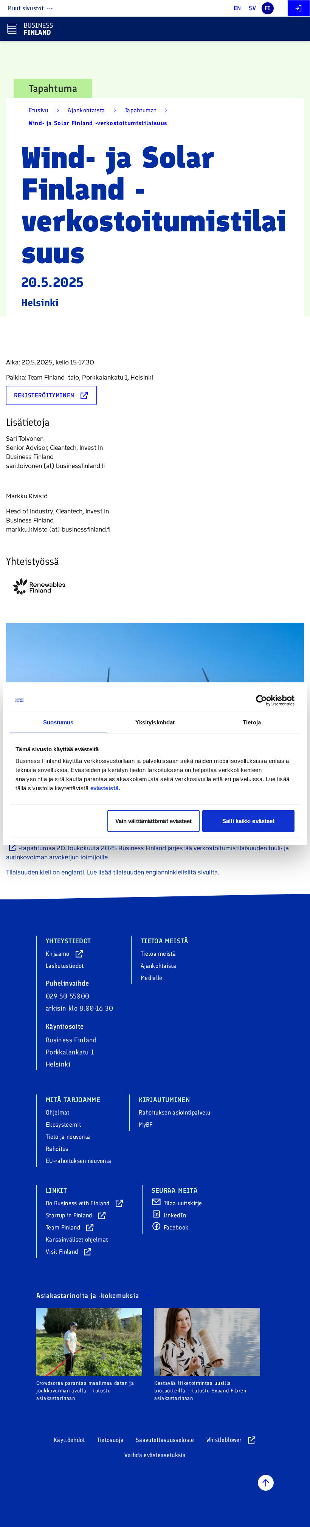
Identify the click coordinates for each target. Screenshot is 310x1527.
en (237, 8)
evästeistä (104, 788)
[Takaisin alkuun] (266, 1483)
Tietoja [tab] (252, 722)
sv (252, 8)
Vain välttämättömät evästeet (153, 821)
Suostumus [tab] (58, 722)
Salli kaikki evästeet (248, 821)
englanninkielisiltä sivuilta (182, 872)
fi (268, 8)
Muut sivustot (25, 8)
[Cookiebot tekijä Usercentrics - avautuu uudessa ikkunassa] (261, 700)
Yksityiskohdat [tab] (155, 722)
